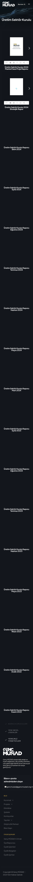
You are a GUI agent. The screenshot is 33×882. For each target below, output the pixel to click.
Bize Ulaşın (8, 828)
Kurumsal (7, 800)
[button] (21, 4)
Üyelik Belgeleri (10, 851)
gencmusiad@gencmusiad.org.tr (20, 787)
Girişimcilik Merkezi (11, 824)
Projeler (7, 804)
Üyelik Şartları (9, 855)
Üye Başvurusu (9, 843)
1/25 (6, 62)
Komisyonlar (9, 816)
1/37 (6, 102)
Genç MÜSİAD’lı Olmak (13, 839)
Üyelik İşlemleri (9, 847)
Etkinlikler (7, 808)
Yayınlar (7, 820)
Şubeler (7, 812)
